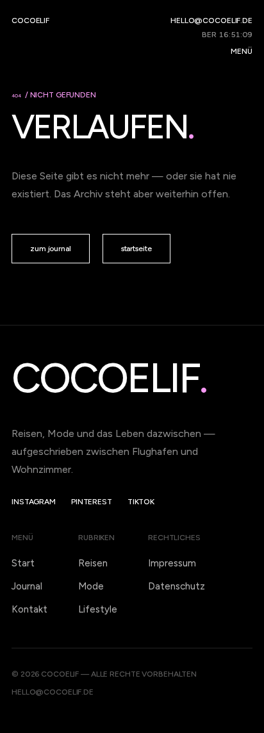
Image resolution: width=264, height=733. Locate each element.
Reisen (93, 563)
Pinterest (91, 501)
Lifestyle (97, 609)
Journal (27, 586)
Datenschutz (176, 586)
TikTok (141, 501)
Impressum (172, 563)
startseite (136, 248)
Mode (91, 586)
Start (23, 563)
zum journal (50, 248)
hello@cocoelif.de (211, 20)
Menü (241, 51)
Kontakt (29, 609)
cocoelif (30, 20)
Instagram (34, 501)
